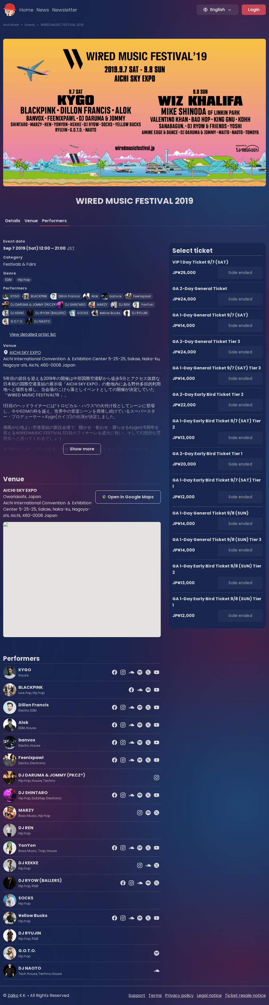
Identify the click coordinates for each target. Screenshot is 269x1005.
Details (12, 221)
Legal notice (209, 995)
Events (30, 25)
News (43, 10)
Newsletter (64, 10)
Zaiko (13, 995)
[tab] (12, 221)
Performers (54, 221)
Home (26, 10)
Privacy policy (179, 995)
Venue (31, 221)
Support (136, 995)
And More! (11, 25)
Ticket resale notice (245, 995)
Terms (155, 995)
